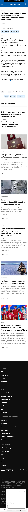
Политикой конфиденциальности (13, 503)
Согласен (16, 507)
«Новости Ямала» (9, 80)
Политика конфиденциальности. (8, 487)
